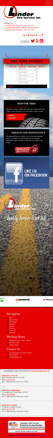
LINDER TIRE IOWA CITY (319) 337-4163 (20, 25)
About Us (12, 328)
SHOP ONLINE (12, 116)
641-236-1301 (10, 409)
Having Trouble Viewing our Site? (26, 431)
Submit (10, 86)
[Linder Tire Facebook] (26, 173)
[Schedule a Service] (26, 149)
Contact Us (12, 330)
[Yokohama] (43, 299)
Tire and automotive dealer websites (32, 426)
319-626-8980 (10, 394)
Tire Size (32, 67)
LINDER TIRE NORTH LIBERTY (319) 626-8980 (22, 28)
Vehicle (22, 67)
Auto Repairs (13, 322)
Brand (41, 67)
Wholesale (12, 332)
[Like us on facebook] (25, 41)
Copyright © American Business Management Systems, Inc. (26, 435)
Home (11, 318)
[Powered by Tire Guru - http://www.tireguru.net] (13, 425)
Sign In (25, 35)
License (12, 67)
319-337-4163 (10, 379)
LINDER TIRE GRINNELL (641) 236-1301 (20, 30)
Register (33, 35)
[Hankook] (17, 299)
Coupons (11, 326)
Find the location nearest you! (40, 371)
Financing (12, 324)
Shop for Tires (13, 320)
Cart (39, 35)
